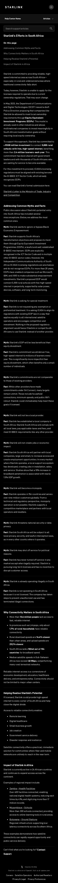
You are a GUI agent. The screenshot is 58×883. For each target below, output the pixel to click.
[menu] (51, 7)
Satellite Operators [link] (23, 875)
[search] (51, 29)
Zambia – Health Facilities (22, 788)
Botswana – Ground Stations (23, 819)
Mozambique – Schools (21, 807)
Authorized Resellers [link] (43, 875)
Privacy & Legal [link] (19, 879)
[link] (14, 7)
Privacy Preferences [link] (37, 879)
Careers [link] (9, 875)
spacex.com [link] (45, 870)
